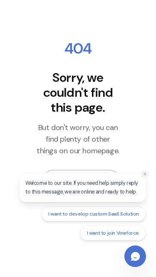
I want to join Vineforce (113, 233)
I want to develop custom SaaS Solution (93, 214)
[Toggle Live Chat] (135, 256)
